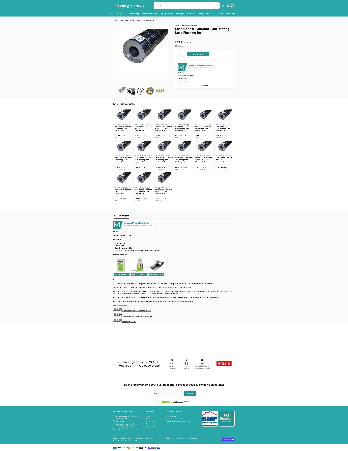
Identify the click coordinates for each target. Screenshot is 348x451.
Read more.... (205, 85)
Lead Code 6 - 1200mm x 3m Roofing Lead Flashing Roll (163, 191)
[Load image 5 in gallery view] (160, 91)
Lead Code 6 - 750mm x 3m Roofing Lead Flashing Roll (164, 160)
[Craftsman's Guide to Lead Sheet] (117, 316)
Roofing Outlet (222, 447)
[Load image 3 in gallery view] (140, 91)
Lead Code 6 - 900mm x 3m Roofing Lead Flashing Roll (122, 191)
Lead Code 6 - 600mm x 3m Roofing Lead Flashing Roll (143, 160)
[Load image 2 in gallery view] (131, 91)
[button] (231, 5)
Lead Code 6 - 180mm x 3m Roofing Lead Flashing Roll (143, 128)
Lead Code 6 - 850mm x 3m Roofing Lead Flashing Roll (225, 160)
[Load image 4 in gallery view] (150, 91)
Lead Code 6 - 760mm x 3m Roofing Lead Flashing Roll (184, 160)
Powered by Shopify (230, 447)
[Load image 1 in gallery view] (121, 91)
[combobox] (187, 5)
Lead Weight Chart (129, 322)
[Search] (216, 5)
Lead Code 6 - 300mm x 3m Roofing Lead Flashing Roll (183, 128)
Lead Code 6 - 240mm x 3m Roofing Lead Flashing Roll (163, 128)
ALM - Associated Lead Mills (186, 25)
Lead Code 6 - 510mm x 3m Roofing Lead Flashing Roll (123, 160)
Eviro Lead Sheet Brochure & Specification (137, 316)
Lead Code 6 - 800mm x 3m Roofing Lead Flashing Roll (203, 160)
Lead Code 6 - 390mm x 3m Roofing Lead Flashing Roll (204, 128)
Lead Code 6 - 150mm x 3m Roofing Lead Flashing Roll (123, 128)
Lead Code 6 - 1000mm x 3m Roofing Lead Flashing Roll (143, 191)
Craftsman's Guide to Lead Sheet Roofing (136, 311)
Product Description (121, 216)
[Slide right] (166, 90)
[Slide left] (114, 90)
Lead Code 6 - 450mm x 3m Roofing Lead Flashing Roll (224, 128)
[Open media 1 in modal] (140, 51)
